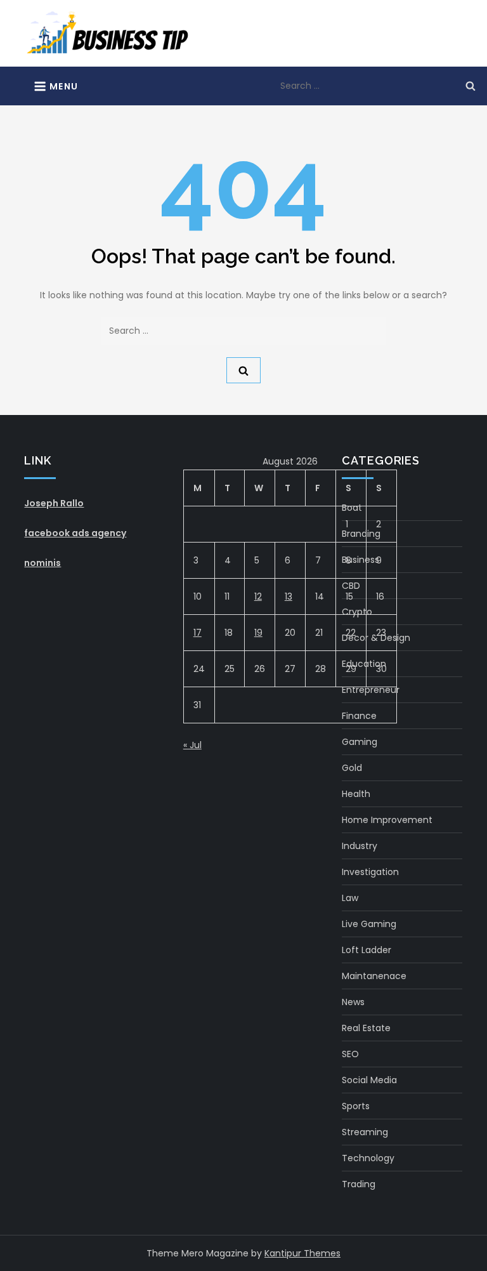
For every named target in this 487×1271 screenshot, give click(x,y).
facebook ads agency (75, 533)
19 (258, 632)
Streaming (365, 1132)
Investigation (370, 872)
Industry (359, 846)
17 (197, 632)
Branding (361, 533)
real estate (366, 1028)
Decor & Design (376, 637)
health (356, 793)
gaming (359, 741)
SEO (350, 1054)
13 (288, 596)
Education (364, 663)
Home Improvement (387, 819)
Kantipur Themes (302, 1253)
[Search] (470, 86)
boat (352, 507)
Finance (359, 715)
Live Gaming (369, 924)
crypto (357, 611)
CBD (351, 585)
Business (360, 559)
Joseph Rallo (54, 503)
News (353, 1002)
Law (350, 898)
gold (352, 767)
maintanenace (374, 976)
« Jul (192, 745)
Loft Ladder (366, 950)
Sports (356, 1106)
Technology (368, 1158)
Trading (358, 1184)
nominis (42, 562)
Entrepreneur (370, 689)
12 (258, 596)
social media (369, 1080)
